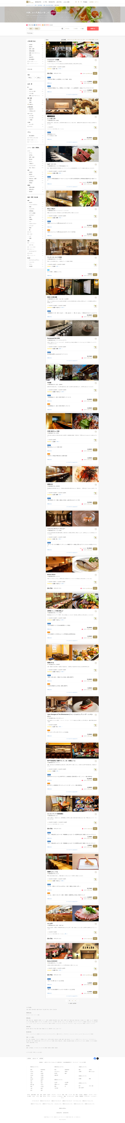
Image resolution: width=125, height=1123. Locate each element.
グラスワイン (66, 1034)
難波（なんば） (92, 1071)
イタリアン (50, 1021)
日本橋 (42, 1077)
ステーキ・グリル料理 (42, 1021)
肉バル (44, 1096)
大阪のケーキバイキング (56, 1100)
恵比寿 (31, 1079)
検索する (93, 28)
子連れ (27, 1042)
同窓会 (42, 1039)
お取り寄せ (59, 2)
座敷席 (56, 1047)
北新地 (90, 1069)
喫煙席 (49, 1047)
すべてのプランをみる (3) (72, 360)
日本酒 (38, 1034)
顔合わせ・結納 (58, 1039)
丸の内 (31, 1071)
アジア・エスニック (37, 1023)
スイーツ (43, 1020)
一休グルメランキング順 (71, 39)
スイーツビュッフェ (77, 1100)
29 (97, 147)
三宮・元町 (91, 1085)
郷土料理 (55, 1020)
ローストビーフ (45, 1023)
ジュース (80, 1034)
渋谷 (31, 1080)
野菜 (37, 1028)
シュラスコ (54, 1096)
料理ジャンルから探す (37, 1052)
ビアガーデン (87, 1096)
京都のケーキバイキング (67, 1100)
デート (80, 1039)
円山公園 (44, 1009)
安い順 (96, 39)
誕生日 (53, 1039)
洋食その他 (77, 1020)
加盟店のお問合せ (62, 1108)
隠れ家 (72, 1040)
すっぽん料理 (94, 1021)
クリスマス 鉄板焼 (93, 1040)
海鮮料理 (96, 1020)
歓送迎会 (33, 1039)
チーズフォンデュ (70, 1096)
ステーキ (75, 1021)
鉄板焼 (85, 1021)
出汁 (68, 1020)
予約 (95, 73)
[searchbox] (45, 29)
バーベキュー (93, 1096)
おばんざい (89, 1021)
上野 (31, 1088)
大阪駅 (80, 1071)
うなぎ (33, 1096)
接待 (41, 1094)
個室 (53, 1040)
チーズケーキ (64, 1023)
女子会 (49, 1039)
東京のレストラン (34, 1066)
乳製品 (43, 1028)
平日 (32, 1040)
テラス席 (36, 1047)
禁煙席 (46, 1047)
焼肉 (50, 1023)
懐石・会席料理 (49, 1020)
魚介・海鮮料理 (35, 1020)
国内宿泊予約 (38, 2)
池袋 (31, 1082)
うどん (63, 1021)
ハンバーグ (93, 1023)
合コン (46, 1039)
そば (75, 1023)
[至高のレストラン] (51, 116)
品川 (31, 1090)
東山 (48, 1009)
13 (97, 321)
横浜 (55, 1069)
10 (97, 240)
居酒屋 (33, 1021)
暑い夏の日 (28, 1040)
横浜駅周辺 (67, 1069)
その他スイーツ (83, 1020)
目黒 (41, 1088)
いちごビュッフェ (57, 1103)
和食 (27, 1020)
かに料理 (55, 1021)
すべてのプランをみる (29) (71, 791)
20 (97, 744)
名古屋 (56, 1082)
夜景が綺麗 (32, 1042)
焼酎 (57, 1034)
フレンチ (91, 1020)
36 (97, 414)
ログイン (97, 2)
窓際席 (53, 1047)
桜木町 (56, 1073)
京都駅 (80, 1078)
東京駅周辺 (43, 1069)
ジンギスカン (59, 1096)
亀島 (55, 1086)
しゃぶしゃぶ (79, 1023)
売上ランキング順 (81, 39)
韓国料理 (81, 1096)
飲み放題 (69, 1040)
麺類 (88, 1020)
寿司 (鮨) (70, 1021)
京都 (27, 1009)
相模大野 (56, 1075)
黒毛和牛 (50, 1028)
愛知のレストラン (59, 1079)
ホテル (84, 1040)
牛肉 (35, 1028)
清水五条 (55, 1009)
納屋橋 (66, 1084)
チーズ (59, 1028)
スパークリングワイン (51, 1034)
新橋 (41, 1080)
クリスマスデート (92, 1039)
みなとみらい (57, 1071)
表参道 (42, 1079)
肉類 (31, 1028)
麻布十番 (32, 1084)
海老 (40, 1028)
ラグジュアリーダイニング (46, 1040)
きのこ (54, 1028)
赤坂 (31, 1077)
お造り (59, 1020)
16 (97, 467)
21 (97, 280)
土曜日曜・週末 (37, 1040)
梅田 (79, 1069)
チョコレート (80, 1021)
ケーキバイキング (35, 1100)
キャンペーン (85, 1039)
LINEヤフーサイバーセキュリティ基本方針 (52, 1062)
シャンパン (72, 1034)
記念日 (77, 1039)
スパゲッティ (70, 1023)
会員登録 (91, 2)
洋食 (30, 1020)
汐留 (41, 1082)
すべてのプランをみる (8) (72, 849)
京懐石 (84, 1023)
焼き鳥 (77, 1096)
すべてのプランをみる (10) (71, 94)
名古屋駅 (66, 1082)
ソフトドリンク (33, 1034)
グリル (95, 1094)
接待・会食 (64, 1039)
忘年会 (56, 1040)
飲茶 (41, 1096)
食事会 (65, 1040)
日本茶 (92, 1034)
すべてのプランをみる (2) (72, 186)
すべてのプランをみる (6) (72, 692)
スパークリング (43, 1034)
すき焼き (80, 1094)
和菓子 (36, 1021)
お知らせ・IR (35, 1058)
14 (97, 512)
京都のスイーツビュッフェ (48, 1103)
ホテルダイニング (78, 1040)
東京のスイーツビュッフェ (88, 1100)
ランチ (32, 1014)
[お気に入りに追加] (95, 60)
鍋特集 (87, 1040)
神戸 (79, 1085)
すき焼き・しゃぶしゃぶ (56, 1023)
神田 (31, 1086)
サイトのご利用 (83, 1062)
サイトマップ (75, 1062)
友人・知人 (28, 1039)
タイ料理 (29, 1096)
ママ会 (36, 1042)
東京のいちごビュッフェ (67, 1103)
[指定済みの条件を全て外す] (62, 28)
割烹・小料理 (63, 1020)
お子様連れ (31, 1047)
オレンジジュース (86, 1034)
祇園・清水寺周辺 (32, 1009)
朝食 (38, 1014)
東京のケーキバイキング (45, 1100)
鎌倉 (66, 1073)
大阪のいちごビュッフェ (78, 1103)
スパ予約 (45, 2)
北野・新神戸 (81, 1087)
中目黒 (42, 1075)
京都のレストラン (83, 1075)
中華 (66, 1094)
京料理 (39, 1020)
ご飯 (58, 1021)
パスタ (66, 1021)
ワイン (27, 1034)
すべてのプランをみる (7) (72, 640)
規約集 (40, 1062)
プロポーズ (38, 1039)
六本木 (31, 1073)
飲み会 (68, 1039)
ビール (76, 1034)
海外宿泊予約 (52, 2)
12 (97, 99)
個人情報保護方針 (67, 1062)
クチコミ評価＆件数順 (90, 39)
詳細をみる (49, 83)
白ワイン (61, 1034)
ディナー (28, 1014)
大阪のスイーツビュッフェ (36, 1103)
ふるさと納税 (66, 2)
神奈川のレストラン (59, 1066)
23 (97, 944)
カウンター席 (41, 1047)
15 (97, 557)
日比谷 (31, 1075)
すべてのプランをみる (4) (72, 142)
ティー (35, 1014)
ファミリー (73, 1039)
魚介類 (27, 1028)
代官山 (42, 1084)
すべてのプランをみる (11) (71, 996)
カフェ (48, 1096)
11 (97, 594)
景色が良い (60, 1040)
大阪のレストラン (83, 1066)
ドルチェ (88, 1023)
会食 (38, 1094)
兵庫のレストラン (83, 1083)
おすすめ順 (63, 39)
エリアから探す (29, 1052)
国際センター (57, 1084)
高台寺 (40, 1009)
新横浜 (66, 1071)
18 (97, 906)
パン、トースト (29, 1023)
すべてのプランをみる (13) (71, 462)
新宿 (41, 1071)
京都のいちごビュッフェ (89, 1103)
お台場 (42, 1086)
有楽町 (42, 1073)
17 (97, 43)
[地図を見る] (95, 67)
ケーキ (27, 1021)
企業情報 (29, 1058)
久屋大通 (56, 1088)
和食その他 (72, 1020)
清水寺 (51, 1009)
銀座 (31, 1069)
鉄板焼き (85, 1094)
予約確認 (85, 2)
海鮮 (65, 1096)
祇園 (37, 1009)
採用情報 (41, 1058)
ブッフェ (70, 1094)
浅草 (41, 1090)
